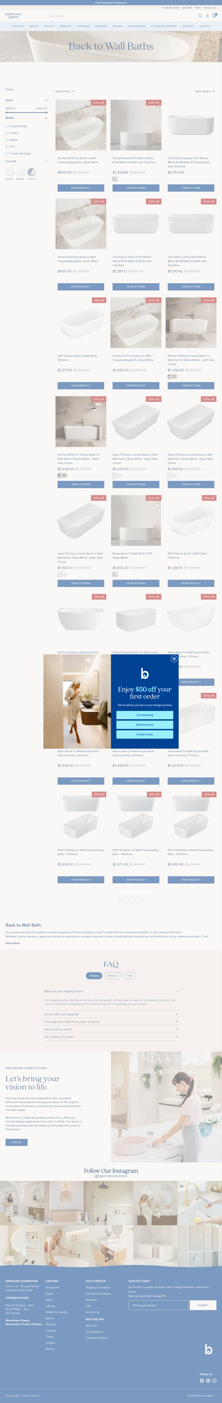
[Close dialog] (174, 659)
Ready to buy (145, 734)
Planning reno (144, 724)
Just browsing (144, 715)
